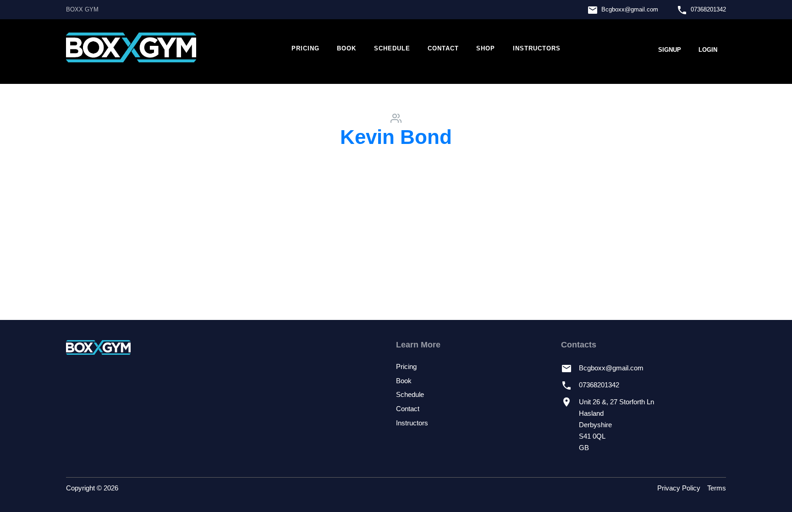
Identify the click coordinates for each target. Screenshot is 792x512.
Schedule (392, 48)
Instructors (537, 48)
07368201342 (708, 9)
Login (707, 49)
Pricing (305, 48)
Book (346, 48)
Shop (485, 48)
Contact (443, 48)
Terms (716, 488)
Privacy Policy (678, 488)
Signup (669, 49)
